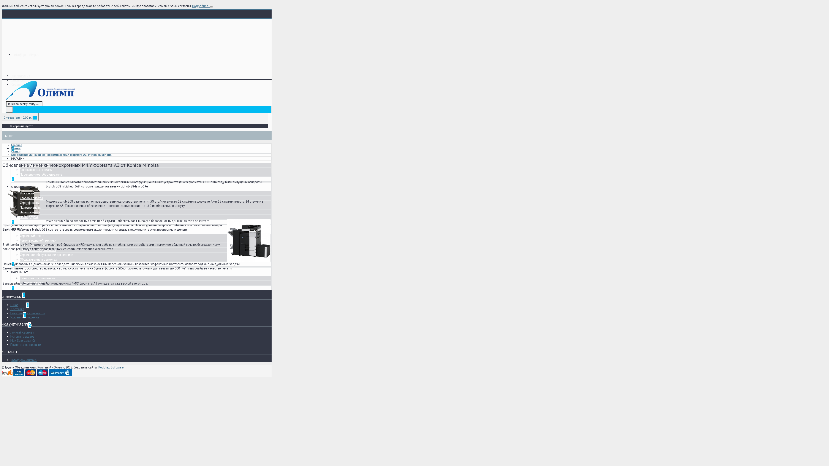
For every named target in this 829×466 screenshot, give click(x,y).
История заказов (22, 336)
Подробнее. (200, 6)
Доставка (27, 193)
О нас (14, 305)
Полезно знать (30, 207)
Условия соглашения (24, 317)
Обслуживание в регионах (38, 259)
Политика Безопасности (27, 313)
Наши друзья (29, 217)
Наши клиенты (30, 212)
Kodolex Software (111, 367)
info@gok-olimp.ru (24, 360)
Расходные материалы (36, 170)
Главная (16, 145)
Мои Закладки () (22, 340)
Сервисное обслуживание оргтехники (46, 255)
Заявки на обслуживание (37, 278)
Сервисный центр (32, 236)
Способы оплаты (31, 198)
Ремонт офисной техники (38, 240)
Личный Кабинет (22, 332)
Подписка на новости (25, 345)
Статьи (16, 148)
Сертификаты (29, 203)
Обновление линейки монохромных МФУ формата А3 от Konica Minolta (61, 154)
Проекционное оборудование (41, 174)
